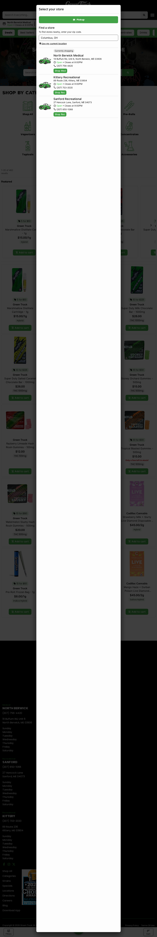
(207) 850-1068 (65, 109)
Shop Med (60, 70)
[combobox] (76, 38)
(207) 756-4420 (65, 65)
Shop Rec (60, 92)
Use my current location (54, 43)
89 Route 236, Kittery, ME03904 (70, 80)
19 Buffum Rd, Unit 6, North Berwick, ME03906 (78, 59)
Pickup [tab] (80, 19)
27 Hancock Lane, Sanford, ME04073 (73, 102)
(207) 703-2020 (65, 87)
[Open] (116, 38)
